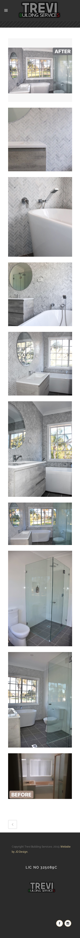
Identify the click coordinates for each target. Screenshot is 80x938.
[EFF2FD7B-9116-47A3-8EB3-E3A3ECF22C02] (40, 801)
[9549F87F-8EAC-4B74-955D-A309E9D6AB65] (40, 329)
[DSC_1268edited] (40, 547)
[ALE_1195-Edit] (40, 499)
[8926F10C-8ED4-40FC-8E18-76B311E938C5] (40, 259)
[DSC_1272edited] (40, 649)
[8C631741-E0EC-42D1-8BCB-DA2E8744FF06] (40, 174)
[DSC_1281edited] (40, 750)
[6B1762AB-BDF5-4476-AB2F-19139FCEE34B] (40, 104)
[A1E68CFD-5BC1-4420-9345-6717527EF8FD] (40, 398)
